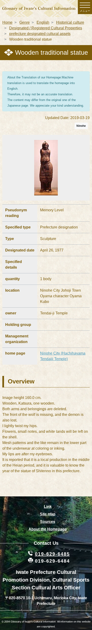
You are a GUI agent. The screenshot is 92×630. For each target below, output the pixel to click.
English (43, 22)
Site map (47, 514)
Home (7, 22)
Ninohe (81, 126)
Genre (24, 22)
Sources (47, 522)
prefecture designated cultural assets (40, 34)
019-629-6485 (52, 554)
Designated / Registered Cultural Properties (45, 28)
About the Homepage (48, 529)
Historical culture (70, 22)
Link (48, 507)
